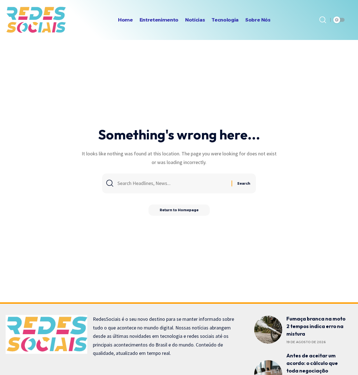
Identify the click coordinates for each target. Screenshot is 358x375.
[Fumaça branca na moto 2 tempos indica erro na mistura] (268, 330)
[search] (322, 20)
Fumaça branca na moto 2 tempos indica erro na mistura (315, 326)
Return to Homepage (179, 210)
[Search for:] (172, 183)
